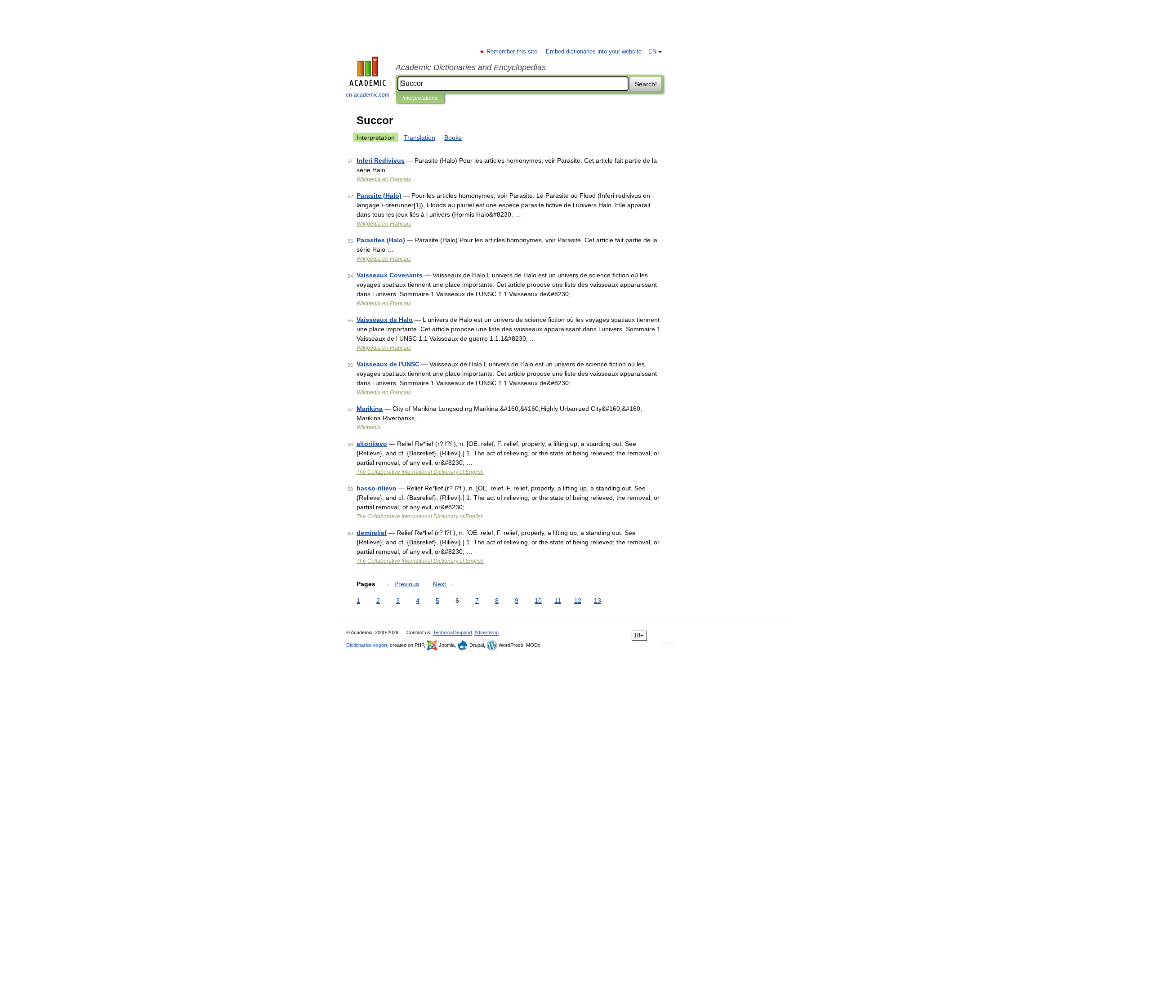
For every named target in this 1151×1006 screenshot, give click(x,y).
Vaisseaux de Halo (385, 319)
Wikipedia (369, 427)
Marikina (370, 408)
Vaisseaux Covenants (390, 275)
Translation (419, 137)
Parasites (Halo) (381, 240)
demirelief (372, 532)
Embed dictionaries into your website (594, 52)
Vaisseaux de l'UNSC (388, 364)
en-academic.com (367, 95)
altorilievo (372, 443)
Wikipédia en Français (384, 179)
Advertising (486, 632)
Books (453, 137)
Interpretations (419, 98)
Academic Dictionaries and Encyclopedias (471, 67)
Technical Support (452, 632)
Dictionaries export (366, 645)
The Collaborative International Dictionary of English (420, 472)
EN (652, 52)
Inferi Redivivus (381, 160)
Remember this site (512, 52)
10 (538, 600)
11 (557, 600)
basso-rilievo (377, 488)
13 (597, 600)
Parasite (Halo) (379, 195)
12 (577, 600)
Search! (646, 84)
